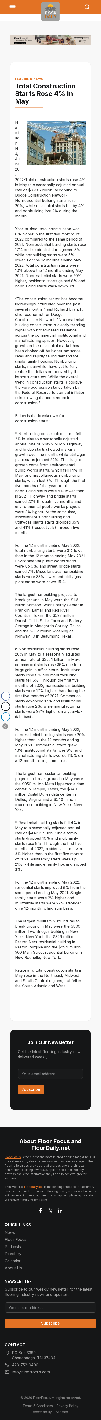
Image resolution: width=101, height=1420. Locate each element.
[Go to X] (50, 1210)
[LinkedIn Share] (5, 716)
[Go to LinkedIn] (60, 1210)
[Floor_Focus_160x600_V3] (50, 40)
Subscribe (30, 1089)
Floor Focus (13, 1157)
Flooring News (29, 79)
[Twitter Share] (5, 706)
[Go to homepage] (50, 11)
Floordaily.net (33, 1187)
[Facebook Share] (5, 696)
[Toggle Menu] (12, 7)
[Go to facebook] (41, 1210)
